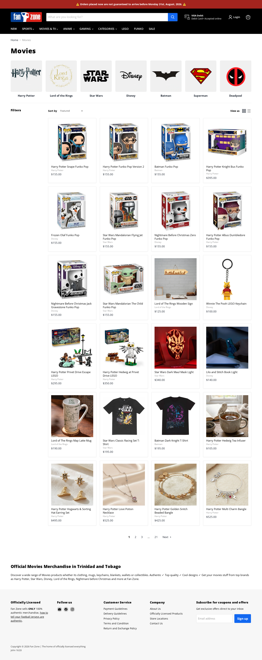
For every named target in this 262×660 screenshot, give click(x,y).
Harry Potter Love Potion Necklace (118, 510)
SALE (152, 28)
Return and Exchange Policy (120, 628)
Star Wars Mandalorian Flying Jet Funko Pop (123, 236)
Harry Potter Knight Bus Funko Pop (225, 168)
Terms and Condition (116, 623)
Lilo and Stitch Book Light (221, 372)
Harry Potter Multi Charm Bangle (226, 509)
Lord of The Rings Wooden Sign (174, 303)
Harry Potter (57, 170)
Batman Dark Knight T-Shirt (171, 440)
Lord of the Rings (163, 307)
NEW (14, 28)
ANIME (68, 28)
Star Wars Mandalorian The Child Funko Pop (123, 305)
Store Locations (159, 618)
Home (14, 40)
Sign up (242, 618)
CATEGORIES (106, 28)
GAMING (85, 28)
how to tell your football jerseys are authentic (29, 616)
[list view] (248, 110)
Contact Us (156, 623)
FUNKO (138, 28)
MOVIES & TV (47, 28)
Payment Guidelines (115, 608)
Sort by (52, 110)
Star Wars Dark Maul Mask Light (174, 372)
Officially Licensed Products (166, 613)
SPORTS (27, 28)
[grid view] (244, 110)
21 (156, 537)
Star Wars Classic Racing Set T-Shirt (121, 442)
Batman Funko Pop (166, 166)
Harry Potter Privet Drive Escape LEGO (71, 373)
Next (166, 537)
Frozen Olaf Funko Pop (65, 235)
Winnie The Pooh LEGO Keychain (226, 303)
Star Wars (108, 242)
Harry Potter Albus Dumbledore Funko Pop (225, 236)
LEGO (125, 28)
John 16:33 (16, 650)
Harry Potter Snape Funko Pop (69, 166)
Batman (158, 170)
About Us (155, 608)
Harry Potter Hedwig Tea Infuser (226, 440)
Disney (54, 238)
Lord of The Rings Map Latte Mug (71, 440)
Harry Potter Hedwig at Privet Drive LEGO (121, 373)
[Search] (173, 17)
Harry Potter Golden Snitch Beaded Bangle (171, 510)
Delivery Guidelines (115, 613)
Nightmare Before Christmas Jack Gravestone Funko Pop (71, 305)
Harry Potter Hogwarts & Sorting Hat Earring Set (71, 510)
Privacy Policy (111, 618)
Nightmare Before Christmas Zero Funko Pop (175, 236)
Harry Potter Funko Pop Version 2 (123, 166)
